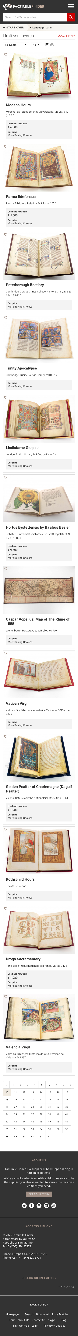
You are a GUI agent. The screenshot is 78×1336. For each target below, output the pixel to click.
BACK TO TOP (39, 1304)
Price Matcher (61, 1314)
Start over (14, 27)
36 (24, 1114)
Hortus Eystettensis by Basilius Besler (38, 527)
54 (41, 1129)
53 (32, 1129)
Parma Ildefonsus (21, 196)
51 (15, 1129)
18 (7, 1099)
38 (41, 1114)
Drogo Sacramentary (23, 959)
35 (15, 1114)
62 (41, 1136)
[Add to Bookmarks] (6, 55)
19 (15, 1099)
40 (58, 1114)
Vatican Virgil (17, 703)
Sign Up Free (21, 1325)
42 (7, 1121)
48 (58, 1121)
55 (49, 1129)
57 (66, 1129)
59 (15, 1136)
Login (35, 1325)
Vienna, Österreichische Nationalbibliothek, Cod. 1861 (37, 797)
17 (66, 1092)
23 (49, 1099)
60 (24, 1136)
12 (24, 1092)
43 (15, 1121)
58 (7, 1136)
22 (41, 1099)
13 (32, 1092)
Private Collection (16, 886)
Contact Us (38, 1320)
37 (32, 1114)
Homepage (13, 1314)
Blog (63, 1320)
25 (66, 1099)
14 (41, 1092)
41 (66, 1114)
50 (7, 1129)
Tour (12, 1320)
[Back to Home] (23, 6)
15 (49, 1092)
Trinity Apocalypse (21, 368)
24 (58, 1099)
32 (58, 1106)
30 (41, 1106)
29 (32, 1106)
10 (7, 1092)
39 (49, 1114)
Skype (51, 1320)
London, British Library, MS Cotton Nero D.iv (31, 454)
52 (24, 1129)
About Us (23, 1320)
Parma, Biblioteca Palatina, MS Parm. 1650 (31, 203)
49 (66, 1121)
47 (49, 1121)
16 (58, 1092)
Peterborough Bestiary (25, 284)
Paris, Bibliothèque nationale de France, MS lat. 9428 (36, 965)
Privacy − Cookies (54, 1325)
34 (7, 1114)
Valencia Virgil (18, 1047)
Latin (42, 27)
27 (15, 1106)
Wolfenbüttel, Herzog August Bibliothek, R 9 (31, 630)
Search (29, 1314)
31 (49, 1106)
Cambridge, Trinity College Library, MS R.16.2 (32, 374)
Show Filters (66, 36)
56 (58, 1129)
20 (24, 1099)
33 (66, 1106)
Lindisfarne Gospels (22, 447)
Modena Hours (18, 105)
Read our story (39, 1194)
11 (15, 1092)
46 (41, 1121)
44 (24, 1121)
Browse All (42, 1314)
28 (24, 1106)
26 (7, 1106)
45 (32, 1121)
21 (32, 1099)
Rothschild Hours (20, 879)
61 (32, 1136)
